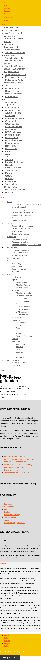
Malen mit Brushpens (20, 210)
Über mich (10, 192)
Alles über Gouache (14, 118)
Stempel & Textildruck (15, 52)
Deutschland (11, 148)
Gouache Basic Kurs (14, 121)
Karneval (9, 173)
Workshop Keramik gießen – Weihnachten (14, 67)
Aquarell (9, 105)
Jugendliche (9, 36)
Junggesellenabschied (15, 74)
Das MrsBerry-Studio (15, 190)
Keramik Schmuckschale (11, 26)
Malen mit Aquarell (19, 207)
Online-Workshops (12, 83)
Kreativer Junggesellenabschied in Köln (19, 459)
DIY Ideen (10, 129)
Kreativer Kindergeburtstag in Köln (17, 456)
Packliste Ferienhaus (15, 162)
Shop (6, 85)
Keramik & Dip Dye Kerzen (13, 40)
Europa (8, 151)
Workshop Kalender (14, 58)
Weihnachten (11, 184)
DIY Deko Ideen (12, 135)
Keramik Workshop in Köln (14, 467)
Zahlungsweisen (10, 517)
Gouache (9, 115)
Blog (6, 99)
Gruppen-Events (11, 72)
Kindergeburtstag (13, 143)
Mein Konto (8, 18)
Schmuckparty (12, 30)
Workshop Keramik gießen (13, 62)
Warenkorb (7, 20)
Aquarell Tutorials (13, 113)
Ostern (8, 176)
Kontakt (7, 512)
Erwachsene (10, 55)
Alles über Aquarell (14, 110)
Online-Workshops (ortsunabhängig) (18, 465)
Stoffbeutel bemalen (14, 33)
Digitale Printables (13, 94)
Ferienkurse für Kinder (15, 77)
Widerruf (7, 520)
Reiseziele (10, 146)
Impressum (8, 504)
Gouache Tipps (12, 124)
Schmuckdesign (12, 50)
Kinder (9, 202)
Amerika (9, 159)
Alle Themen (11, 102)
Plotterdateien (11, 96)
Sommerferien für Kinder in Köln (16, 473)
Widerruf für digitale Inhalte (14, 523)
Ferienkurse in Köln (11, 470)
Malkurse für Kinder (14, 80)
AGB (6, 509)
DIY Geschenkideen (14, 132)
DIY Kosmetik (11, 137)
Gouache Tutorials (13, 126)
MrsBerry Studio (11, 187)
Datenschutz (9, 507)
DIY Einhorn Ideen (13, 140)
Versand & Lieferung (12, 515)
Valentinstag (11, 170)
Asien (7, 154)
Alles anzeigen (12, 88)
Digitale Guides (12, 91)
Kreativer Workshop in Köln (15, 462)
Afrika (8, 157)
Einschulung (11, 181)
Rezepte (9, 165)
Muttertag (9, 178)
